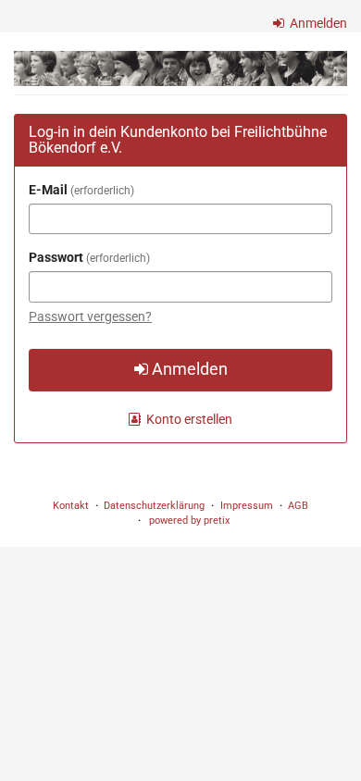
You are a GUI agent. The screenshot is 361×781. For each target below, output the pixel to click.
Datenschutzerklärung (154, 506)
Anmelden (317, 23)
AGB (298, 506)
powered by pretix (189, 520)
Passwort (87, 257)
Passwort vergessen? (90, 316)
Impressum (246, 506)
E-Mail (80, 189)
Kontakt (71, 506)
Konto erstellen (187, 419)
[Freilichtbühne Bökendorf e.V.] (180, 68)
